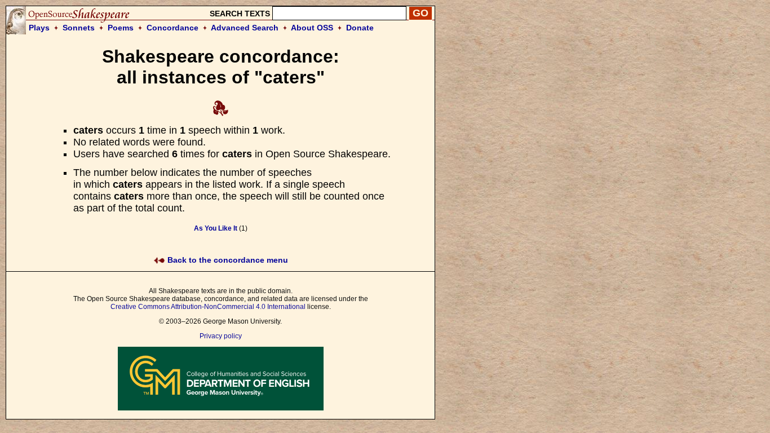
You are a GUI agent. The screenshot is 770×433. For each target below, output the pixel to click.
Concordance (172, 27)
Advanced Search (244, 27)
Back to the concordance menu (226, 259)
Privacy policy (221, 336)
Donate (360, 27)
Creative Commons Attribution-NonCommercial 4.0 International (208, 307)
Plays (39, 27)
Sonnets (79, 27)
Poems (121, 27)
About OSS (312, 27)
